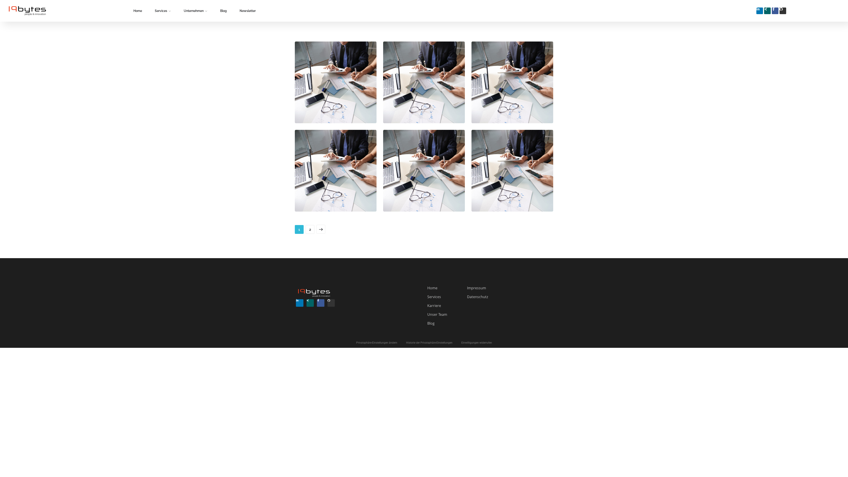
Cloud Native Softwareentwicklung (512, 175)
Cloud (321, 96)
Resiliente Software (512, 86)
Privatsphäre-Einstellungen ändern (376, 342)
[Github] (783, 11)
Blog (223, 11)
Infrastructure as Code (424, 86)
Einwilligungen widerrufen (476, 342)
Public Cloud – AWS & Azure (424, 175)
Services (161, 11)
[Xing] (767, 11)
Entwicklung (343, 96)
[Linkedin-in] (759, 11)
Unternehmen (194, 11)
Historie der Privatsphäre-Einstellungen (429, 342)
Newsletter (248, 11)
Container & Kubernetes (335, 175)
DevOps (417, 96)
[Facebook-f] (775, 11)
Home (137, 11)
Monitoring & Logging (336, 86)
